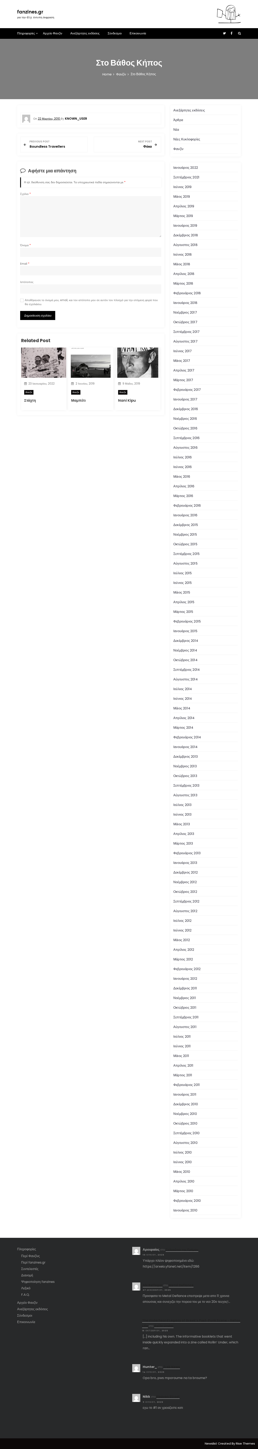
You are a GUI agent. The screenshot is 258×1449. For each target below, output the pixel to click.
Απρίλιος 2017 (184, 370)
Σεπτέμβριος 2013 (186, 785)
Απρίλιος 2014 (184, 718)
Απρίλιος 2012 (183, 949)
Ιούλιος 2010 (182, 1152)
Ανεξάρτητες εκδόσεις (85, 33)
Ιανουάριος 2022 (185, 167)
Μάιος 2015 (181, 592)
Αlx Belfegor (152, 1285)
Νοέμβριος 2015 (185, 534)
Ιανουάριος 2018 (185, 303)
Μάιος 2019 (181, 196)
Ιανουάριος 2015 (185, 631)
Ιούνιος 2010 (182, 1162)
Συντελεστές (29, 1269)
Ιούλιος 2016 (182, 457)
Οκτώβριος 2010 (185, 1123)
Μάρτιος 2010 (183, 1191)
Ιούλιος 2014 (182, 689)
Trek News (171, 1367)
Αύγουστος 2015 (185, 563)
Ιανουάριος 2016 (185, 515)
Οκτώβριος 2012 (185, 891)
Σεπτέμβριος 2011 (186, 1017)
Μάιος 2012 (181, 940)
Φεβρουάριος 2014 (187, 737)
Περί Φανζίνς (30, 1256)
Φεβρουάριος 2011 (186, 1085)
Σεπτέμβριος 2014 (186, 669)
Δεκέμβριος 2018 (185, 235)
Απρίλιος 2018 (184, 274)
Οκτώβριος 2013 (185, 776)
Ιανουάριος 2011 (184, 1094)
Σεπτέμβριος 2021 (186, 177)
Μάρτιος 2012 (183, 959)
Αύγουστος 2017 (185, 341)
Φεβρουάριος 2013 (187, 853)
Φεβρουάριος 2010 (187, 1200)
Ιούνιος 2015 (182, 582)
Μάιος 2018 (181, 264)
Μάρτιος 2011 (182, 1075)
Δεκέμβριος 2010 (185, 1104)
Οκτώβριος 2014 (185, 660)
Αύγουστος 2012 (185, 911)
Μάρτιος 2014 (183, 727)
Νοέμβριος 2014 (185, 650)
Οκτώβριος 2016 (185, 428)
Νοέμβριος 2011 (184, 998)
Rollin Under (164, 1326)
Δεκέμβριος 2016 (185, 409)
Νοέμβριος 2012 (185, 882)
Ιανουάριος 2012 (185, 978)
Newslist (211, 1443)
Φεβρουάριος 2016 (187, 505)
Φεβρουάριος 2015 (187, 621)
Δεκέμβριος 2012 (185, 872)
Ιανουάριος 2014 (185, 747)
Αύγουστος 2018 (185, 245)
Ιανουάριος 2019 (185, 225)
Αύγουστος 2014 (185, 679)
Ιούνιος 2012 (182, 930)
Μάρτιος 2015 (183, 611)
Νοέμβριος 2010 (185, 1113)
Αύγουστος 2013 (185, 795)
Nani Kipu (127, 400)
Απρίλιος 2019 (183, 206)
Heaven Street (168, 1396)
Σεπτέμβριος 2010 (186, 1133)
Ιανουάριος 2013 (185, 862)
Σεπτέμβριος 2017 (186, 331)
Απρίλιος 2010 (184, 1181)
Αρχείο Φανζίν (52, 33)
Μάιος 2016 (181, 476)
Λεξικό (25, 1288)
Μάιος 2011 (181, 1056)
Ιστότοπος (26, 282)
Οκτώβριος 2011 (184, 1007)
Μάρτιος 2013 (183, 843)
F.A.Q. (25, 1294)
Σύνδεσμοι (115, 33)
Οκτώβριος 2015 (185, 544)
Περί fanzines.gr (33, 1262)
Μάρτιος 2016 (183, 496)
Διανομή (27, 1275)
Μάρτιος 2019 (183, 216)
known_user (76, 118)
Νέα (176, 129)
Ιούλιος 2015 (182, 573)
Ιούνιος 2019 (182, 187)
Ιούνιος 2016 (182, 467)
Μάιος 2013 (181, 824)
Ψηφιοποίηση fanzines (38, 1281)
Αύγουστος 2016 (185, 447)
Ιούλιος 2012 (182, 920)
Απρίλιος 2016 (184, 486)
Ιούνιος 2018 (182, 254)
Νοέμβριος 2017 (185, 312)
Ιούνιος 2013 (182, 814)
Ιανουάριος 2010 (185, 1210)
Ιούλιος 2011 (182, 1036)
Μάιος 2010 (181, 1171)
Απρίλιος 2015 (184, 602)
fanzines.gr (30, 12)
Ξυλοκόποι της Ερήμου (182, 1249)
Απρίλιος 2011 (183, 1065)
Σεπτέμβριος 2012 (186, 901)
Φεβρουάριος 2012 (187, 969)
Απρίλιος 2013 (183, 834)
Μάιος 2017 (181, 360)
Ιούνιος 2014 (182, 698)
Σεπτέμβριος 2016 (186, 438)
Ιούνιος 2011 (182, 1046)
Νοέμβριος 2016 (185, 418)
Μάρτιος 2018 (183, 283)
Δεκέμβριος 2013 (185, 756)
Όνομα (25, 245)
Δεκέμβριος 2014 (185, 640)
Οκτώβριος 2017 (185, 322)
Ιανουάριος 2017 (185, 399)
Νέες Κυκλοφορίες (186, 139)
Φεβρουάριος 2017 (187, 389)
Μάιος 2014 (181, 708)
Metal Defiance (181, 1285)
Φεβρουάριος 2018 (187, 293)
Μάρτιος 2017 (183, 380)
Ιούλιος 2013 (182, 805)
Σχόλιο (25, 194)
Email (24, 264)
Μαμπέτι (78, 400)
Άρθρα (178, 120)
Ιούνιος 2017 (182, 351)
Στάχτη (30, 400)
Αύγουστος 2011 (185, 1027)
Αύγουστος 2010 (185, 1142)
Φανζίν (28, 392)
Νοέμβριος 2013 (185, 766)
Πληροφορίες (26, 33)
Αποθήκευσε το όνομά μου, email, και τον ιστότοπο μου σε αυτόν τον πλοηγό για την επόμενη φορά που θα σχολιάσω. (91, 302)
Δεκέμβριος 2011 (185, 988)
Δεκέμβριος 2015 (185, 525)
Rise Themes (245, 1443)
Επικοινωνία (138, 33)
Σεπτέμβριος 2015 (186, 554)
